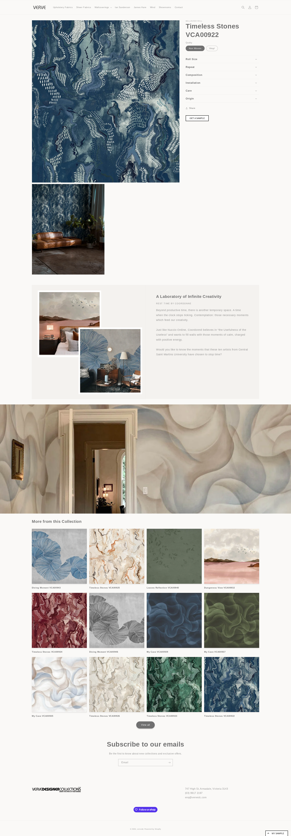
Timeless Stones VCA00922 (219, 716)
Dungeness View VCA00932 (219, 587)
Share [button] (192, 108)
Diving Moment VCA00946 (103, 652)
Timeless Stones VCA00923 (162, 716)
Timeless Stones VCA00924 (47, 652)
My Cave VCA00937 (215, 652)
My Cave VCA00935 (42, 716)
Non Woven (195, 48)
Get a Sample (197, 118)
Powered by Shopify (152, 829)
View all (145, 725)
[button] (103, 7)
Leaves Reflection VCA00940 (163, 587)
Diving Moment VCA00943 (46, 587)
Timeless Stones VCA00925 (104, 587)
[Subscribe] (169, 762)
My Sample (278, 833)
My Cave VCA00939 (157, 652)
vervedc (140, 829)
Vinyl (212, 48)
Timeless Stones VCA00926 (104, 716)
